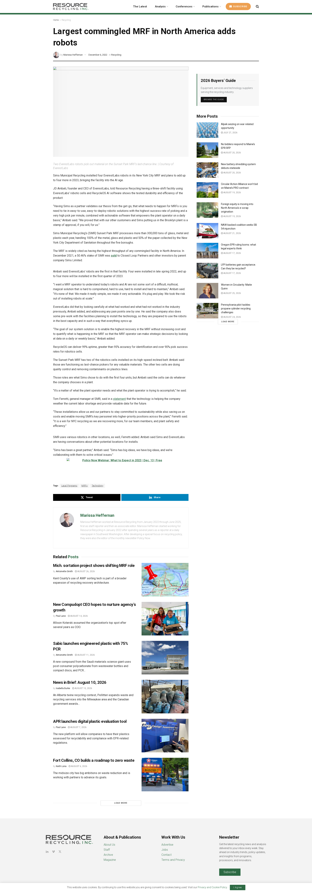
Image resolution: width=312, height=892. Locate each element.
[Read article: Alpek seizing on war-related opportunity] (207, 130)
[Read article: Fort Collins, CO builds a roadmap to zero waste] (165, 774)
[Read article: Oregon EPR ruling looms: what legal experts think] (207, 250)
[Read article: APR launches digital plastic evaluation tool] (165, 735)
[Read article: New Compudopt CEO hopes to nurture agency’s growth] (165, 618)
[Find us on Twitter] (59, 852)
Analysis (160, 6)
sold (114, 255)
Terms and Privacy (173, 860)
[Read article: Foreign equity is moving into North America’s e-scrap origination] (207, 210)
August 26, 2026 (86, 571)
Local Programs (69, 485)
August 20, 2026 (232, 152)
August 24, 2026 (232, 317)
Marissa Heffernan (73, 54)
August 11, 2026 (86, 655)
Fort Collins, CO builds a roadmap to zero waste (93, 760)
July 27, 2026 (230, 132)
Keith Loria (61, 766)
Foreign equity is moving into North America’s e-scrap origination (237, 208)
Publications (210, 6)
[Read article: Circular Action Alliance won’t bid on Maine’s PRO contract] (207, 190)
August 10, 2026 (83, 688)
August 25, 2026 (232, 293)
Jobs (164, 849)
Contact (166, 854)
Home (56, 20)
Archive (108, 854)
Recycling (66, 20)
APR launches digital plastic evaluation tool (90, 721)
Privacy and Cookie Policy (212, 887)
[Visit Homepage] (70, 6)
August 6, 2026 (78, 766)
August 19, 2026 (232, 192)
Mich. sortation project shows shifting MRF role (94, 565)
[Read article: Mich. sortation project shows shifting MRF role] (165, 579)
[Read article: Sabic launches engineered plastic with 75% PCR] (165, 657)
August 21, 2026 (232, 233)
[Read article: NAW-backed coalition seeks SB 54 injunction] (207, 231)
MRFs (84, 485)
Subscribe (239, 6)
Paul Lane (61, 616)
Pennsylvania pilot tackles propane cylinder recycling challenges (236, 308)
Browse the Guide (214, 99)
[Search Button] (257, 6)
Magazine (110, 860)
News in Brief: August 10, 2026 (79, 682)
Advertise (167, 844)
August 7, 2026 (78, 727)
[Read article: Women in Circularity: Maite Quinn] (207, 290)
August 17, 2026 (232, 253)
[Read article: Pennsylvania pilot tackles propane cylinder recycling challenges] (207, 310)
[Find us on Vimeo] (53, 852)
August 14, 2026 (79, 616)
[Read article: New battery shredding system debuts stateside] (207, 170)
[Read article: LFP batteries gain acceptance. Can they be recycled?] (207, 270)
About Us (109, 844)
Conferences (184, 6)
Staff (107, 849)
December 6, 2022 (97, 54)
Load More (120, 803)
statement (119, 399)
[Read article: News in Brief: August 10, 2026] (165, 696)
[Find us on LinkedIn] (47, 852)
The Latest (140, 6)
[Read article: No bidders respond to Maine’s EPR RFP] (207, 150)
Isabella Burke (63, 688)
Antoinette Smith (64, 571)
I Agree (237, 887)
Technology (97, 485)
